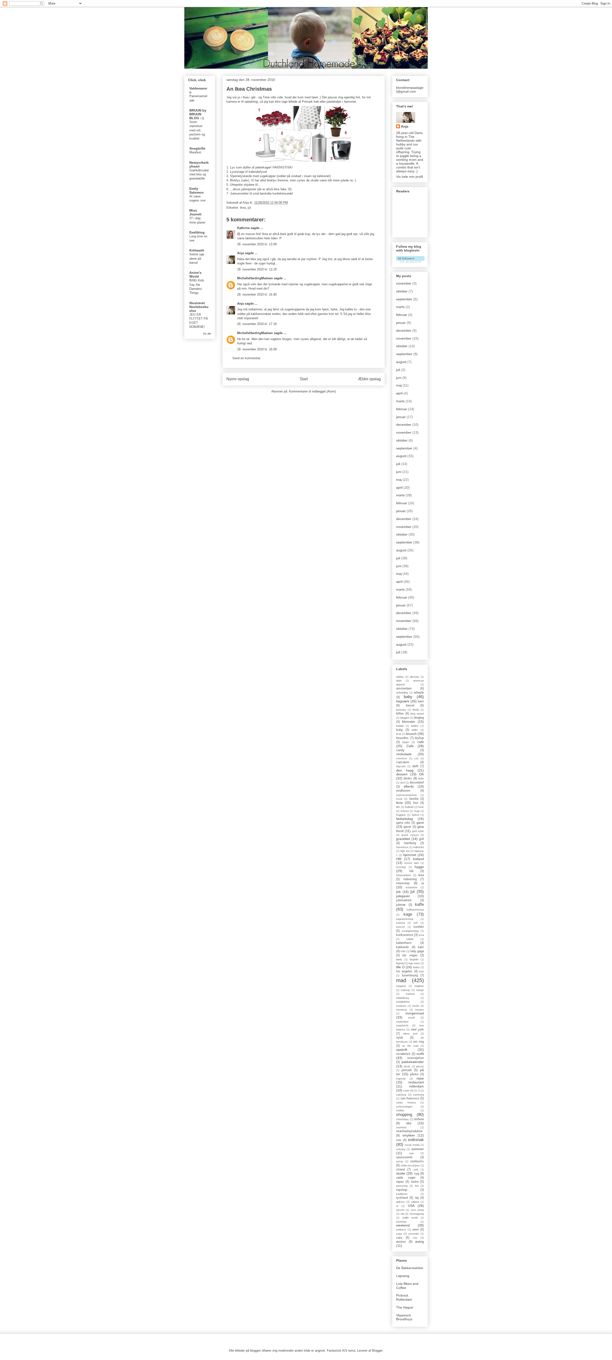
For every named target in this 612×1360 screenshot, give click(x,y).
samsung (418, 1094)
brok (398, 734)
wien (415, 1229)
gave (420, 822)
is (422, 883)
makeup (405, 990)
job (398, 892)
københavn (403, 943)
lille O (400, 967)
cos (416, 758)
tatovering (402, 1185)
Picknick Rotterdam (404, 1297)
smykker (408, 1135)
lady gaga (417, 951)
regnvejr (401, 1078)
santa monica (406, 1102)
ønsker (401, 1241)
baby (408, 696)
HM (398, 859)
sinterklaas (402, 1119)
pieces (420, 1066)
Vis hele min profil (409, 177)
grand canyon (410, 835)
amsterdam (404, 688)
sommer (417, 1149)
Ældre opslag (369, 379)
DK (421, 774)
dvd (402, 782)
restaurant (416, 1082)
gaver (407, 826)
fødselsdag (404, 819)
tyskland (402, 1197)
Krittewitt (196, 250)
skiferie (419, 1119)
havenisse (402, 847)
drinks (408, 778)
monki (415, 1005)
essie (399, 798)
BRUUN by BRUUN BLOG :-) (197, 114)
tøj (417, 1197)
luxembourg (410, 975)
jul (249, 207)
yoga (399, 1233)
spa (411, 1153)
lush (421, 971)
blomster (408, 721)
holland (418, 859)
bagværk (402, 701)
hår (411, 871)
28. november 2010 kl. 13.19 (257, 269)
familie (413, 798)
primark (407, 1070)
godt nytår (418, 831)
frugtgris (401, 814)
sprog (399, 1161)
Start (304, 379)
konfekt (419, 927)
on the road (410, 1045)
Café (410, 746)
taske (415, 1181)
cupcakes (403, 762)
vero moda (417, 1210)
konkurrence (404, 935)
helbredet (418, 847)
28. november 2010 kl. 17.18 (257, 324)
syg (416, 1173)
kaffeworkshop (415, 909)
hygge (419, 867)
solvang (400, 1149)
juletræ (401, 905)
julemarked (403, 900)
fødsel (415, 814)
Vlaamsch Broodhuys (404, 1317)
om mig (418, 1041)
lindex (416, 967)
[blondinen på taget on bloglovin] (410, 261)
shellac (400, 1110)
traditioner (402, 1193)
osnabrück (403, 1054)
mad (401, 980)
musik (411, 1017)
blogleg (419, 717)
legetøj (400, 963)
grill (421, 839)
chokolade (404, 754)
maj (399, 385)
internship (403, 883)
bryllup (419, 738)
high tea (404, 851)
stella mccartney (410, 1165)
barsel (410, 705)
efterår (409, 786)
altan (399, 680)
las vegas (409, 955)
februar (401, 315)
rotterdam (416, 1086)
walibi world (410, 1217)
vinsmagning (416, 1213)
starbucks (417, 1161)
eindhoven (403, 790)
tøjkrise (400, 1201)
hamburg (410, 843)
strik (415, 1169)
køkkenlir (402, 947)
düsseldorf (417, 782)
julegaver (403, 896)
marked (410, 993)
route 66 (408, 1090)
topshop (401, 1190)
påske (414, 1074)
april (399, 393)
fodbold (409, 807)
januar (401, 323)
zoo (415, 1237)
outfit (420, 1054)
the (417, 1185)
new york (417, 1029)
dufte (421, 778)
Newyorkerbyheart (199, 164)
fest (415, 803)
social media (412, 1144)
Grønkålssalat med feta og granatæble (199, 174)
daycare (401, 766)
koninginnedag (410, 930)
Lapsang (402, 1276)
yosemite (413, 1233)
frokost (405, 811)
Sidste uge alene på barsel (196, 258)
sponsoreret (404, 1157)
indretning (410, 879)
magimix (419, 986)
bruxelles (402, 738)
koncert (400, 926)
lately (399, 959)
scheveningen (404, 1106)
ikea (243, 207)
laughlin (414, 959)
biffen (400, 713)
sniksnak (416, 1139)
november (403, 283)
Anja (240, 253)
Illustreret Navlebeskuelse (198, 307)
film (398, 807)
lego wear (414, 963)
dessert (401, 774)
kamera (400, 922)
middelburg (402, 997)
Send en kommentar (246, 358)
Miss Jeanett (195, 212)
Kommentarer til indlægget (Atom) (312, 391)
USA (411, 1206)
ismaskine (411, 887)
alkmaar (414, 676)
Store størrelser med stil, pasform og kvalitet (197, 130)
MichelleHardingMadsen (255, 278)
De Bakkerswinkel (409, 1268)
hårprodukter (403, 875)
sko (408, 1123)
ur (397, 1205)
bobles (415, 725)
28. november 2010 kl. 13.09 (257, 244)
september (404, 299)
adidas (400, 676)
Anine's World (195, 274)
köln (403, 951)
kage (408, 914)
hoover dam (411, 863)
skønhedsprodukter (409, 1131)
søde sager (405, 1177)
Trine (266, 97)
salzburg (401, 1094)
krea (421, 935)
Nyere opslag (237, 379)
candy (400, 750)
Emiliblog (197, 232)
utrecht (400, 1210)
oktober (402, 291)
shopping (404, 1114)
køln (421, 947)
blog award (417, 713)
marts (400, 307)
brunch (411, 734)
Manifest (195, 152)
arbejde (419, 692)
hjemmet (409, 855)
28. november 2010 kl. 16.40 (257, 294)
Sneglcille (197, 148)
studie (400, 1173)
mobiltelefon (403, 1001)
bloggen (404, 717)
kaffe (419, 904)
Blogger (377, 1350)
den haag (405, 770)
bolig (399, 730)
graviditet (403, 839)
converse (401, 758)
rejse (420, 1078)
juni (398, 378)
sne (398, 1140)
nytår (399, 1037)
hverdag (401, 867)
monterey (401, 1009)
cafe (420, 742)
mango (420, 990)
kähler (410, 939)
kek (416, 922)
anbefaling (402, 692)
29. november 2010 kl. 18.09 (257, 349)
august (401, 362)
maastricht (402, 1025)
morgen (419, 1009)
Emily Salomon (196, 190)
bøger (405, 742)
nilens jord (410, 1033)
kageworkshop (404, 919)
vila (402, 1213)
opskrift (401, 1050)
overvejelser (415, 1058)
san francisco (409, 1098)
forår (421, 807)
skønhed (401, 1127)
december (403, 330)
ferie (399, 803)
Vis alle (207, 333)
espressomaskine (406, 795)
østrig (419, 1241)
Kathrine (243, 228)
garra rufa (403, 822)
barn (421, 701)
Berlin (416, 709)
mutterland (402, 1021)
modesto (401, 1005)
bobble (400, 725)
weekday (401, 1221)
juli (398, 370)
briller (415, 729)
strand (400, 1169)
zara (399, 1237)
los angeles (404, 971)
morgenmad (414, 1013)
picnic (407, 1066)
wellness (401, 1229)
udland (415, 1201)
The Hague (404, 1307)
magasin (401, 986)
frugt (417, 811)
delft (415, 766)
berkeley (401, 709)
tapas (400, 1181)
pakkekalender (413, 1062)
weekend (403, 1225)
